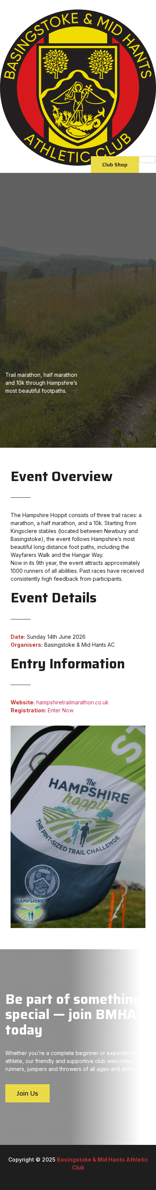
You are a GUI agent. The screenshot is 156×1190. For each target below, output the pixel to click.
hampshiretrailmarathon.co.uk (72, 702)
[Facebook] (76, 1175)
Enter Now (60, 710)
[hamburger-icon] (147, 159)
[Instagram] (88, 1175)
